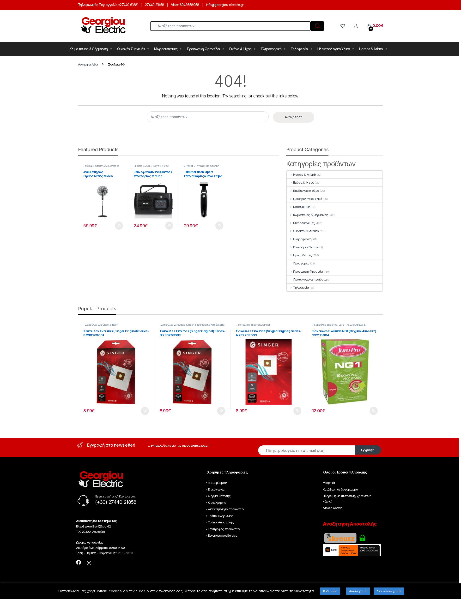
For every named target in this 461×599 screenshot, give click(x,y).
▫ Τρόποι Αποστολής (220, 522)
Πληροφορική (271, 49)
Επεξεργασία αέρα (306, 190)
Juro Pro (344, 324)
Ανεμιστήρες (111, 166)
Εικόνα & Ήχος (240, 49)
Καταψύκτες (301, 207)
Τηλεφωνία (299, 49)
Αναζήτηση (294, 117)
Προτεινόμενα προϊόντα (310, 279)
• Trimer (188, 166)
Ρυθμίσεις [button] (330, 591)
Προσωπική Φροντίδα (203, 49)
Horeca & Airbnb (371, 49)
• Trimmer (199, 166)
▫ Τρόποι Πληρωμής (219, 516)
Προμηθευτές (302, 255)
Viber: (175, 5)
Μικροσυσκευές (165, 49)
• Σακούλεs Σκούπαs (96, 324)
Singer (113, 324)
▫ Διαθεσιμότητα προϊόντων (225, 509)
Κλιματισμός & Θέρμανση (89, 49)
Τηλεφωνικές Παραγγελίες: (99, 5)
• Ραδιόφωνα (141, 166)
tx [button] (119, 226)
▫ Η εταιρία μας (216, 483)
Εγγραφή (367, 450)
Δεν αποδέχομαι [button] (388, 591)
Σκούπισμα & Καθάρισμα (209, 324)
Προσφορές (301, 263)
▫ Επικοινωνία (215, 489)
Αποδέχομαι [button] (358, 591)
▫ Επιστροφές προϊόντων (223, 529)
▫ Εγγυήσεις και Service (221, 535)
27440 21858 (154, 5)
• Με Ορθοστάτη (93, 166)
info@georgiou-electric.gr (225, 5)
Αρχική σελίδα (88, 64)
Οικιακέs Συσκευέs (131, 49)
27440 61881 (129, 5)
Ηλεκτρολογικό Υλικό (333, 49)
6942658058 (189, 5)
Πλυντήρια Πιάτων (306, 247)
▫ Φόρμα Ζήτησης (218, 496)
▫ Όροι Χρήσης (216, 502)
